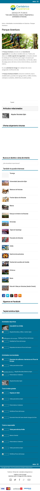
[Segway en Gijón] (5, 396)
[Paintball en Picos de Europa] (5, 344)
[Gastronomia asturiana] (5, 257)
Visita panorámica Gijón (16, 365)
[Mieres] (5, 209)
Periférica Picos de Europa (17, 411)
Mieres (12, 205)
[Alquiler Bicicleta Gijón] (5, 117)
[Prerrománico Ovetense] (5, 378)
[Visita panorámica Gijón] (5, 369)
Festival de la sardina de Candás (19, 262)
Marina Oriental (14, 435)
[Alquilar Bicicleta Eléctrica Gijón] (7, 372)
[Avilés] (5, 249)
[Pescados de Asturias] (5, 241)
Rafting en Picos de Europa (25, 338)
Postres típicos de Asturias (18, 197)
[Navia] (5, 281)
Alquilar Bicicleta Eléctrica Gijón (23, 371)
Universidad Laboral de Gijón (18, 181)
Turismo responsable (8, 425)
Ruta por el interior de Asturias (19, 213)
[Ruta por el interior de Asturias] (5, 217)
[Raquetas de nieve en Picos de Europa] (5, 351)
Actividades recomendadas (10, 355)
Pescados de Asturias (16, 238)
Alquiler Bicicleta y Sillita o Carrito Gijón (20, 332)
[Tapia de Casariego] (5, 233)
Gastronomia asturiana (17, 254)
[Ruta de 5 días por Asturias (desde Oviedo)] (5, 289)
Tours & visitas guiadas (9, 388)
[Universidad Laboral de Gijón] (5, 184)
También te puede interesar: (13, 169)
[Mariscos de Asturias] (5, 193)
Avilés (11, 246)
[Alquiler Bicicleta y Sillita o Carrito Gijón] (5, 335)
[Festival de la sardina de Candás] (5, 265)
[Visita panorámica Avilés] (5, 433)
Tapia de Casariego (15, 230)
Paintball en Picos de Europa (18, 341)
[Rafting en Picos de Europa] (9, 338)
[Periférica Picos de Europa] (5, 414)
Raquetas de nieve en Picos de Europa (20, 347)
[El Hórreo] (5, 273)
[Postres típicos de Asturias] (5, 201)
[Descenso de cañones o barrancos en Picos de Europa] (5, 362)
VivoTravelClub (15, 467)
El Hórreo (12, 270)
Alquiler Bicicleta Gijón (16, 381)
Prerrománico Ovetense (16, 374)
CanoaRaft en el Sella (16, 326)
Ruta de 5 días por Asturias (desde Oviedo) (23, 286)
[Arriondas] (5, 225)
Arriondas (13, 222)
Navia (11, 278)
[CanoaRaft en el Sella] (5, 329)
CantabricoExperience (26, 467)
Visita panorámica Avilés (17, 429)
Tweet (12, 102)
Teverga (12, 173)
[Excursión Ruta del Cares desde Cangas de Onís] (5, 421)
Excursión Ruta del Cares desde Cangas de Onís (23, 417)
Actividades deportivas (9, 322)
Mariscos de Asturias (16, 189)
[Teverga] (5, 176)
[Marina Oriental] (5, 439)
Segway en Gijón (15, 393)
